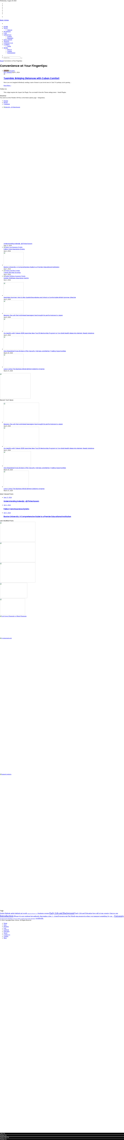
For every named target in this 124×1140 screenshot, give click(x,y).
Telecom (9, 30)
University (119, 916)
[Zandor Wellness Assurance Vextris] (14, 276)
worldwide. (40, 918)
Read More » (7, 85)
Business (7, 31)
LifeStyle (7, 35)
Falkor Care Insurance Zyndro (14, 249)
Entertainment (11, 53)
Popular (6, 101)
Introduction (6, 915)
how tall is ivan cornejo (101, 913)
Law (5, 33)
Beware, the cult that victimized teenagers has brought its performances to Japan (33, 315)
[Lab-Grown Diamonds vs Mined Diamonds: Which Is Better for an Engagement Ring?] (13, 616)
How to (9, 49)
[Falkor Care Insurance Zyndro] (13, 247)
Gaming (7, 44)
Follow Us (3, 1135)
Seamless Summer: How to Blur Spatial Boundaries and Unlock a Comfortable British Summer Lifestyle (40, 297)
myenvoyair (63, 916)
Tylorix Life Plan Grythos (12, 273)
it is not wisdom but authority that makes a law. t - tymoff (39, 916)
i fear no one (113, 913)
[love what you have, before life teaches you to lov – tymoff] (6, 636)
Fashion (9, 36)
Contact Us (8, 43)
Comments (7, 104)
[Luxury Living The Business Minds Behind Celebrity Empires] (14, 367)
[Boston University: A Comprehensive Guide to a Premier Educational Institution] (14, 265)
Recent (6, 102)
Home (6, 26)
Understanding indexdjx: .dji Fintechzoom (18, 244)
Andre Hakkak (5, 913)
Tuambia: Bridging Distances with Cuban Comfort (31, 78)
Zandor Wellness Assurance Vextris (16, 278)
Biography (10, 38)
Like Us (2, 1133)
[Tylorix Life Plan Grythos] (12, 270)
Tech (6, 28)
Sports (9, 46)
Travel (6, 41)
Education (8, 39)
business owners (43, 913)
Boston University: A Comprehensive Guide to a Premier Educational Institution (31, 267)
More (6, 48)
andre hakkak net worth (19, 913)
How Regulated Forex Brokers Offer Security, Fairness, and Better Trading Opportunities (35, 351)
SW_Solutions (8, 72)
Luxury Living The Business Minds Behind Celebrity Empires (24, 369)
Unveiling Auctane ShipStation (6, 918)
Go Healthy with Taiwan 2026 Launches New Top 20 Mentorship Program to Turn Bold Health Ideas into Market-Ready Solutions (49, 333)
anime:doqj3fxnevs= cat (32, 913)
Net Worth (71, 916)
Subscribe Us (4, 1137)
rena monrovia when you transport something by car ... (95, 916)
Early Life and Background (61, 913)
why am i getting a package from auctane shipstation (24, 918)
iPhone (16, 916)
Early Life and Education (83, 913)
